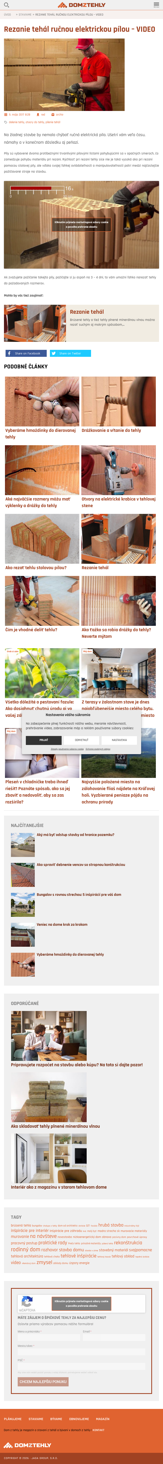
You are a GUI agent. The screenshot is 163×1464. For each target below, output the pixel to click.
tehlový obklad (123, 1256)
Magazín (103, 1419)
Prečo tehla (74, 1243)
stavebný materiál (113, 1250)
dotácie (82, 1226)
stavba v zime (91, 1250)
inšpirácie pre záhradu (66, 1231)
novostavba (65, 1237)
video (16, 1262)
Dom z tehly (81, 5)
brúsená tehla (21, 1225)
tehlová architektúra (27, 1256)
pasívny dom (119, 1237)
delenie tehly (16, 122)
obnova (106, 1237)
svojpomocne (140, 1250)
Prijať (44, 740)
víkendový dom (29, 1263)
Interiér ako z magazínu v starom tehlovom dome (59, 1187)
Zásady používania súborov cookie (67, 749)
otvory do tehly (35, 122)
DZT (88, 1226)
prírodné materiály (91, 1243)
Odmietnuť (81, 740)
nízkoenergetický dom (87, 1237)
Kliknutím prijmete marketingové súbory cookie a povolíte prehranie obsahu (81, 225)
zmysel (44, 1262)
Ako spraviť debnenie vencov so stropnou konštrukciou (81, 865)
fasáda (94, 1226)
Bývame (56, 1419)
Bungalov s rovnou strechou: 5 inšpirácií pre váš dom (79, 895)
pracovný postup (24, 1243)
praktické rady (52, 1243)
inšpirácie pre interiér (30, 1231)
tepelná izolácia (142, 1257)
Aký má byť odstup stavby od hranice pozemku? (75, 835)
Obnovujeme (79, 1419)
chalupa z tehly (50, 1226)
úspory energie (79, 1263)
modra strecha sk (109, 1231)
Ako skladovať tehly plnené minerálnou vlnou (55, 1126)
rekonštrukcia (128, 1243)
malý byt (92, 1231)
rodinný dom (25, 1250)
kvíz (84, 1231)
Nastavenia (119, 740)
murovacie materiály (134, 1231)
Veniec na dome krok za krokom (62, 925)
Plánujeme (13, 1419)
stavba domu (71, 1250)
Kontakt (98, 1430)
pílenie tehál (53, 122)
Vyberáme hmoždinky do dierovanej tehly (70, 955)
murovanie (20, 1237)
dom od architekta (68, 1226)
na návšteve (43, 1236)
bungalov (37, 1226)
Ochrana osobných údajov (98, 749)
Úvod (7, 14)
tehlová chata (52, 1256)
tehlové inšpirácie (78, 1256)
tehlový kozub (104, 1257)
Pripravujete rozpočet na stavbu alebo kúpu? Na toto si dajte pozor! (77, 1065)
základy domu (60, 1263)
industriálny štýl (131, 1226)
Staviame (25, 14)
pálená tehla (107, 1244)
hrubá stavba (110, 1225)
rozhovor (49, 1250)
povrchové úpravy (137, 1237)
